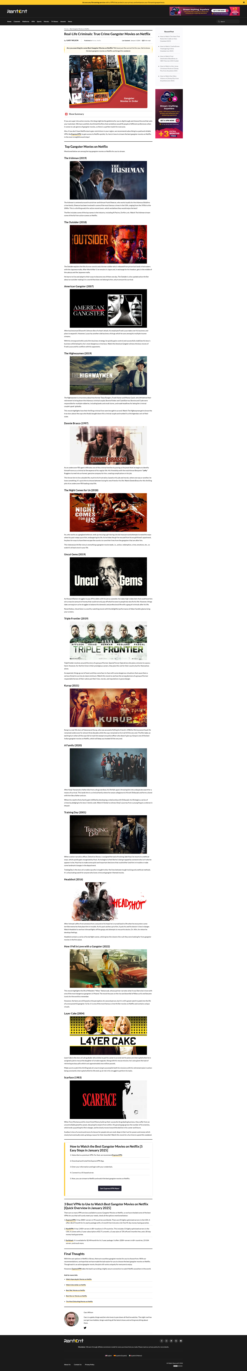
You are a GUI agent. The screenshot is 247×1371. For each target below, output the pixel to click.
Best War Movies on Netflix (75, 1290)
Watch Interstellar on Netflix (76, 1285)
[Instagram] (166, 1341)
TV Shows (54, 21)
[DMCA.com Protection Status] (178, 1366)
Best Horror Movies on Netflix (76, 1296)
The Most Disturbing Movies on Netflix (79, 1301)
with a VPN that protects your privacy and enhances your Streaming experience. (123, 2)
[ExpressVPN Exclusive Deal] (205, 11)
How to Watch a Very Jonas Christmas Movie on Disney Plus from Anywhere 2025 (169, 68)
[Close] (244, 2)
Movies (46, 21)
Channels (17, 21)
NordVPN (70, 1229)
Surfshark (69, 1240)
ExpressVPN (76, 134)
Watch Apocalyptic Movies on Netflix (79, 1279)
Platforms (25, 21)
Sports (39, 21)
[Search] (219, 21)
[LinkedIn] (176, 1341)
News (70, 21)
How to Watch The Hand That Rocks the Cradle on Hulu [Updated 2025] (170, 38)
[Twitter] (85, 1327)
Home (9, 21)
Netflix (99, 40)
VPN (33, 21)
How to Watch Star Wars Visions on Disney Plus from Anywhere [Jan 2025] (169, 78)
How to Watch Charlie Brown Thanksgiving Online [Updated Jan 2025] (170, 48)
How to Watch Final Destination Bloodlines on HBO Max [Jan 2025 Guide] (169, 58)
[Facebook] (162, 1341)
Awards (63, 21)
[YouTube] (181, 1341)
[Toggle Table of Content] (74, 114)
